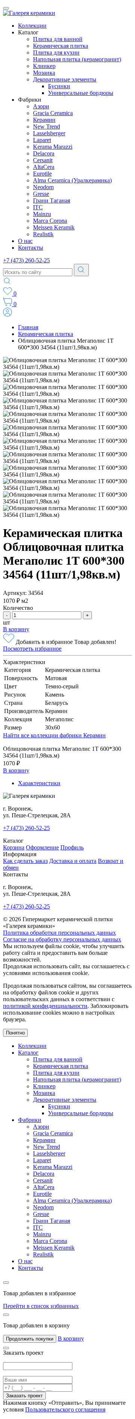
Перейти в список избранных (41, 1306)
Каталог (28, 1052)
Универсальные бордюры (80, 93)
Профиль (72, 847)
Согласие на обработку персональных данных (62, 939)
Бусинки (59, 86)
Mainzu (42, 214)
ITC (38, 207)
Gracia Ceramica (53, 113)
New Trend (46, 126)
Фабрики (29, 1120)
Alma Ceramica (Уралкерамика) (72, 180)
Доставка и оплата (72, 861)
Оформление (42, 847)
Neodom (43, 187)
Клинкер (44, 66)
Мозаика (44, 73)
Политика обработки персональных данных (59, 932)
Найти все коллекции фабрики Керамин (54, 735)
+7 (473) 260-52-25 (26, 260)
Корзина (13, 847)
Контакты (30, 247)
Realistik (43, 234)
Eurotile (42, 173)
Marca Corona (50, 221)
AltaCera (43, 167)
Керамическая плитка (60, 46)
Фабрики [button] (29, 99)
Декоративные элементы (64, 79)
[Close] (6, 1282)
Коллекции (32, 25)
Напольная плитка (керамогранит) (77, 59)
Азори (41, 106)
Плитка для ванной (57, 39)
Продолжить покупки (29, 1339)
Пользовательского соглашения (65, 1409)
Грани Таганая (51, 200)
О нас (25, 241)
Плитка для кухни (56, 52)
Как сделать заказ (25, 861)
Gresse (41, 194)
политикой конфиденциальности (45, 1006)
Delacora (43, 153)
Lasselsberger (49, 133)
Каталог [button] (28, 32)
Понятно (15, 1033)
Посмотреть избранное (32, 648)
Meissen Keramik (54, 227)
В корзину (16, 629)
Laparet (42, 140)
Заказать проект (24, 1395)
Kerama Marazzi (52, 147)
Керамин (44, 120)
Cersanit (42, 160)
